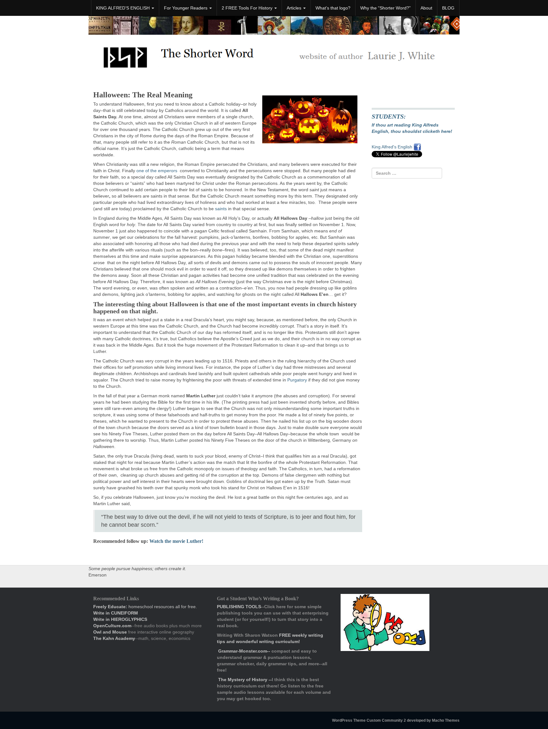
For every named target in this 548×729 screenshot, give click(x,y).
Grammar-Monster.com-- (244, 651)
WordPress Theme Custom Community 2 (369, 720)
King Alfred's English (393, 146)
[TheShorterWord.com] (274, 54)
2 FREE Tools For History (248, 7)
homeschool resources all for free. (145, 606)
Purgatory (297, 379)
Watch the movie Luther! (176, 541)
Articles (295, 7)
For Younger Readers (186, 7)
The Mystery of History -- (245, 679)
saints (221, 208)
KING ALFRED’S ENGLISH (123, 7)
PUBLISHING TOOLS (239, 606)
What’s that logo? (333, 7)
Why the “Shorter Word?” (385, 7)
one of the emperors (156, 170)
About (426, 7)
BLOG (448, 7)
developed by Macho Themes (433, 720)
